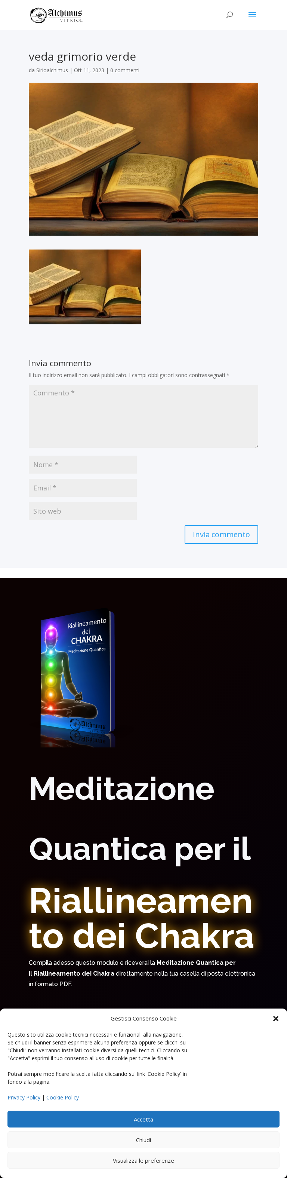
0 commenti (124, 70)
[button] (276, 1018)
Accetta (143, 1119)
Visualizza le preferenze (143, 1160)
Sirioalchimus (52, 70)
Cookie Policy (62, 1097)
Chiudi (143, 1140)
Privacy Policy (23, 1097)
